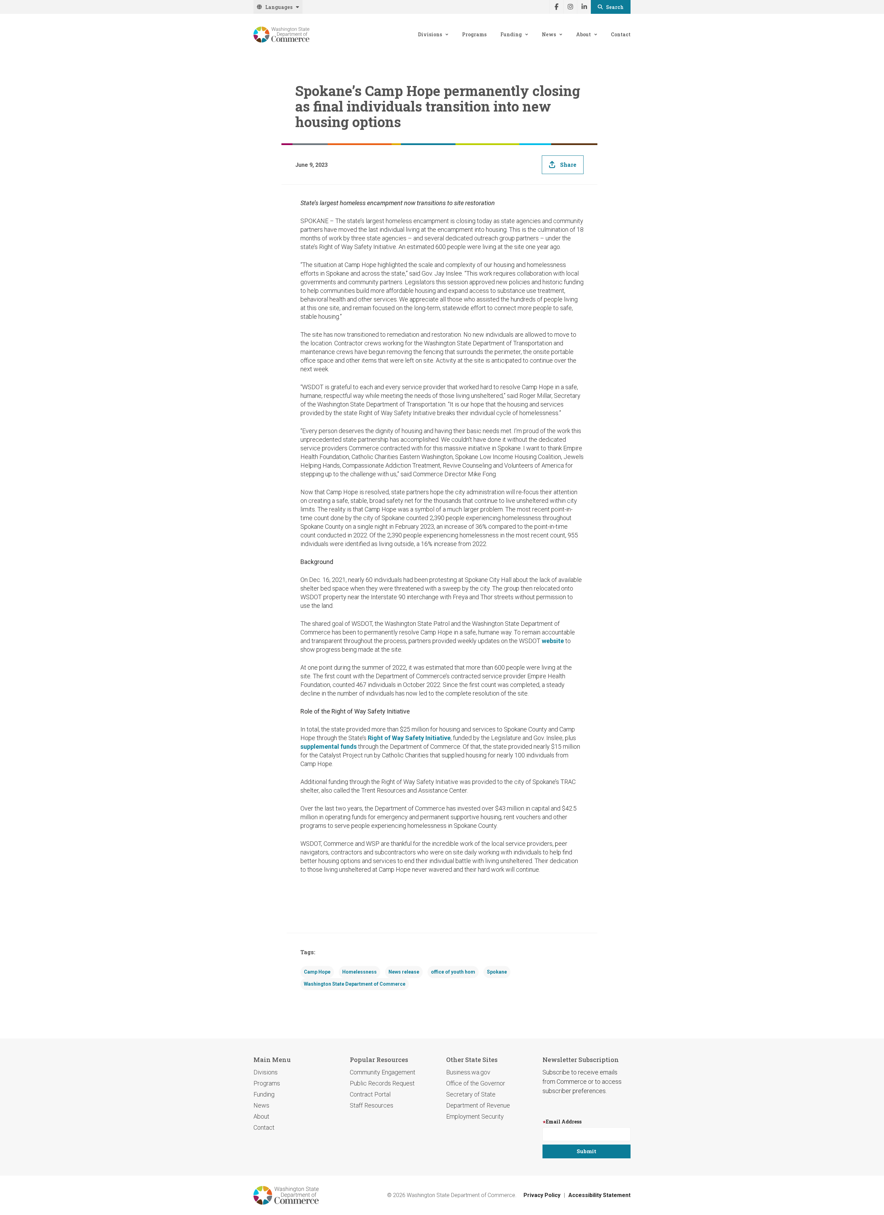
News (549, 34)
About (583, 34)
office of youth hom (453, 972)
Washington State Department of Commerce (354, 984)
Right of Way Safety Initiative (409, 738)
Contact (621, 34)
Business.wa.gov (468, 1072)
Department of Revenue (478, 1105)
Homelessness (359, 972)
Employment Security (475, 1116)
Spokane (497, 972)
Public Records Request (382, 1083)
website (553, 640)
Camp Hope (317, 972)
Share (568, 164)
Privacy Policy (541, 1195)
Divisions (430, 34)
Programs (474, 34)
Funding (511, 34)
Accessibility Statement (599, 1195)
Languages (278, 7)
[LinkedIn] (584, 7)
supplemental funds (328, 746)
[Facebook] (556, 7)
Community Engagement (382, 1072)
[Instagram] (570, 7)
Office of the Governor (475, 1083)
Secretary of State (471, 1094)
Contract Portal (370, 1094)
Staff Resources (371, 1105)
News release (403, 972)
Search (615, 7)
